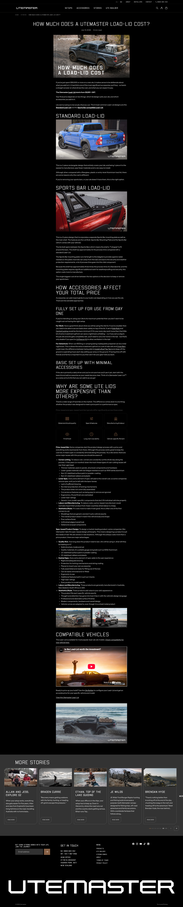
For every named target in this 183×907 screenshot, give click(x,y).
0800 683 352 (162, 2)
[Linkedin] (148, 844)
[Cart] (166, 8)
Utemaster (23, 904)
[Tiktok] (144, 844)
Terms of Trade (102, 860)
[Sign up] (47, 852)
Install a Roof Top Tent (103, 349)
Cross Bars (121, 346)
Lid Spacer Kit (81, 339)
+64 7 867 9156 (70, 854)
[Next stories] (176, 828)
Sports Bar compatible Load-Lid (90, 107)
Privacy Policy (102, 863)
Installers (138, 2)
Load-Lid (72, 92)
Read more (11, 819)
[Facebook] (133, 844)
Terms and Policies (162, 904)
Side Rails (116, 328)
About (128, 2)
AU (117, 2)
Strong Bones (101, 854)
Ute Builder (89, 690)
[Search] (157, 8)
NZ (121, 2)
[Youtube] (140, 844)
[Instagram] (137, 844)
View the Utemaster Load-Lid (67, 697)
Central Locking (62, 331)
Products (100, 848)
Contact (149, 2)
